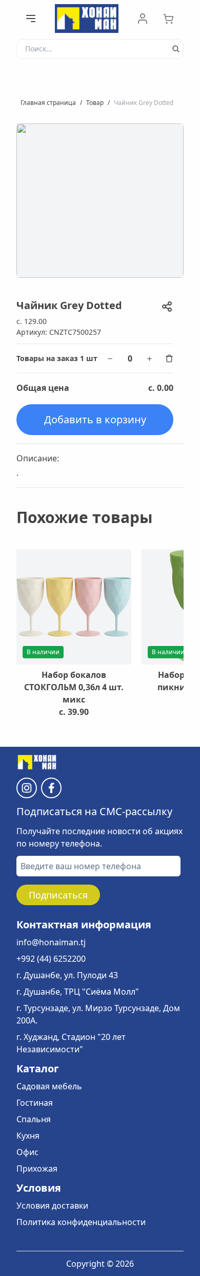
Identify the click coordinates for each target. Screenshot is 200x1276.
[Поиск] (176, 49)
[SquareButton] (173, 18)
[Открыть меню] (31, 18)
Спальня (33, 1119)
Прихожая (36, 1168)
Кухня (27, 1135)
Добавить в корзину (95, 419)
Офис (27, 1152)
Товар (95, 102)
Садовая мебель (49, 1086)
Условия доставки (52, 1205)
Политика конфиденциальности (81, 1222)
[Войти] (142, 18)
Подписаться (58, 895)
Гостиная (34, 1102)
